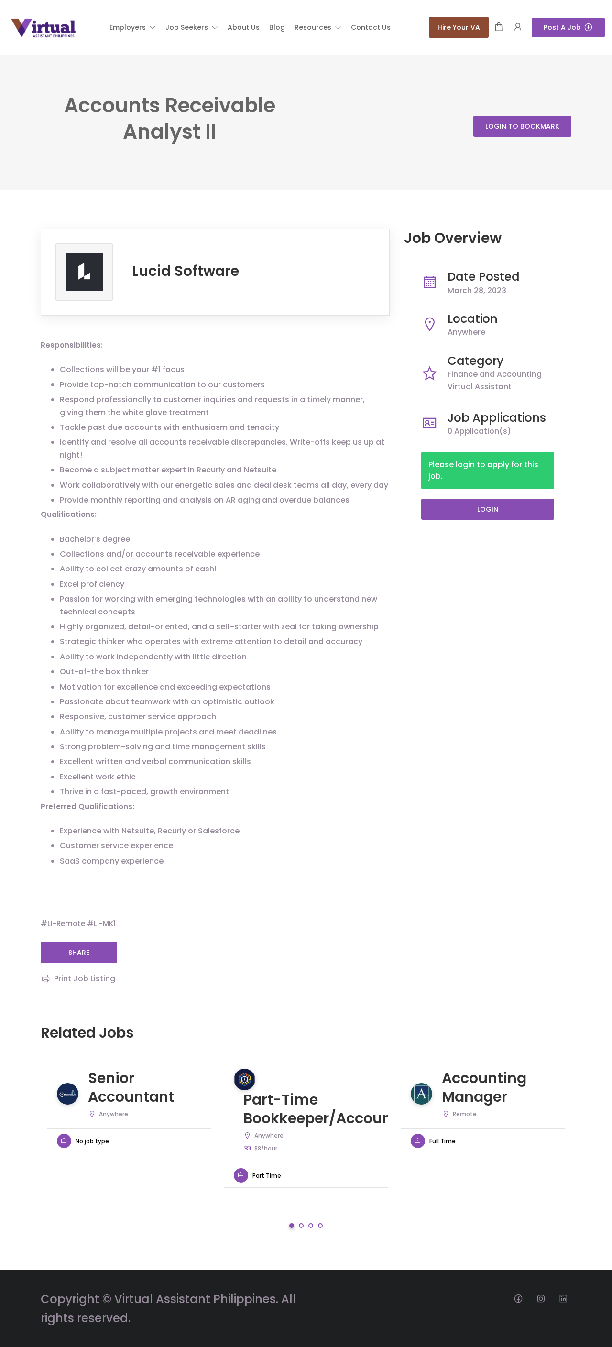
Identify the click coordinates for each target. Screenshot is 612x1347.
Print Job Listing (84, 978)
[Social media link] (518, 1298)
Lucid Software (185, 271)
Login (487, 509)
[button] (132, 27)
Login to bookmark (522, 126)
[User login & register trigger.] (518, 27)
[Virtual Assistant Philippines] (43, 26)
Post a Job (562, 27)
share (78, 952)
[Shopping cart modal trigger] (498, 27)
